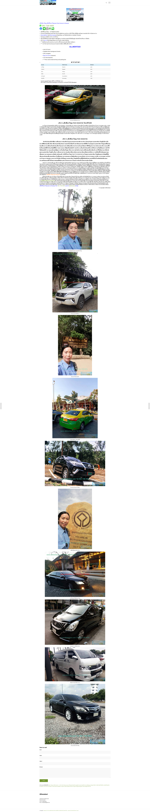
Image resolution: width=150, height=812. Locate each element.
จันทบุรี (82, 785)
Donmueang (53, 35)
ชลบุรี (99, 785)
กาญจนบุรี (76, 785)
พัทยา (49, 785)
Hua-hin (57, 785)
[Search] (106, 2)
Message (41, 766)
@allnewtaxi (72, 185)
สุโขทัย (94, 785)
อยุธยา (63, 786)
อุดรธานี (65, 786)
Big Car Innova (47, 55)
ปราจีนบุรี (77, 786)
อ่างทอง (83, 786)
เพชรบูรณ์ (80, 786)
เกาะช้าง (60, 785)
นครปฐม (91, 785)
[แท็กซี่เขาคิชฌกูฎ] (1, 406)
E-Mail (41, 755)
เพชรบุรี (105, 785)
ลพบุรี (74, 786)
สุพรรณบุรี (73, 785)
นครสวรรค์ (54, 786)
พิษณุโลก (108, 785)
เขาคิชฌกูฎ (88, 785)
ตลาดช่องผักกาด (59, 786)
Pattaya (52, 785)
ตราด (85, 785)
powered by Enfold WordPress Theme (73, 810)
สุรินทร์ (68, 786)
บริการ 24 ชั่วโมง (54, 37)
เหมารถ (45, 40)
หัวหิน (55, 785)
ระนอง (45, 786)
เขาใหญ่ (69, 785)
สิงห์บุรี (86, 786)
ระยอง (67, 785)
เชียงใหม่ (101, 785)
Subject (41, 761)
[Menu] (109, 2)
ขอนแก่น (71, 786)
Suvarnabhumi (44, 35)
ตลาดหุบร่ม (41, 786)
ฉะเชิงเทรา (50, 786)
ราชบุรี (97, 785)
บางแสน (79, 785)
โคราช (47, 786)
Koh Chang (64, 785)
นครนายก (89, 786)
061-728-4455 (61, 185)
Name (41, 749)
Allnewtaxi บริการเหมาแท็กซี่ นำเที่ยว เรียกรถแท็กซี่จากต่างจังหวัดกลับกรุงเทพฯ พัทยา (55, 810)
